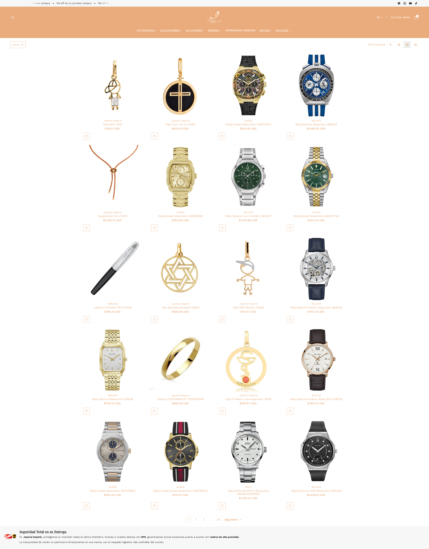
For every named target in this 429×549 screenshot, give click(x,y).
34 (218, 519)
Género (213, 30)
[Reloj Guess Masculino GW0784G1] (248, 85)
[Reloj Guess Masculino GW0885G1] (180, 177)
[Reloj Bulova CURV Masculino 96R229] (316, 452)
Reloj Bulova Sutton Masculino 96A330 (316, 307)
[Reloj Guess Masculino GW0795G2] (113, 452)
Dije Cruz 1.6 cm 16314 (180, 124)
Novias (264, 30)
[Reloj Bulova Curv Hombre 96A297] (248, 177)
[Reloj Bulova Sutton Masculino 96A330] (316, 268)
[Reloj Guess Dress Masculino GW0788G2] (180, 452)
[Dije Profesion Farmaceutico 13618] (248, 360)
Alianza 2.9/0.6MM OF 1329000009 (180, 399)
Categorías (145, 30)
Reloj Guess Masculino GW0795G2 (112, 490)
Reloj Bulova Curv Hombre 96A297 (248, 215)
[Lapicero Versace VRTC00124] (113, 268)
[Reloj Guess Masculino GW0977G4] (316, 177)
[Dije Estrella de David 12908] (180, 268)
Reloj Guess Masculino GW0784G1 (248, 124)
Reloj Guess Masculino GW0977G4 (316, 215)
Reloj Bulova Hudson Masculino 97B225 (316, 399)
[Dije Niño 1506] (113, 85)
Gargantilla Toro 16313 (112, 215)
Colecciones (170, 30)
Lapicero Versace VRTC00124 (113, 307)
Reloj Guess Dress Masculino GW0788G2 (181, 490)
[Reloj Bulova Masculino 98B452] (316, 85)
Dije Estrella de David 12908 (180, 307)
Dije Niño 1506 (112, 124)
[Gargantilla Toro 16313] (113, 177)
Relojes (282, 30)
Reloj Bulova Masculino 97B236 (113, 399)
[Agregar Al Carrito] (86, 136)
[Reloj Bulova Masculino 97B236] (113, 360)
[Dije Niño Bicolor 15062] (248, 268)
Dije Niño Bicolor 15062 (248, 307)
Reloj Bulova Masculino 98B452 (316, 124)
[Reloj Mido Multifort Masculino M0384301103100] (248, 452)
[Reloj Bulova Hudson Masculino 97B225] (316, 360)
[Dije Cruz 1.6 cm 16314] (180, 85)
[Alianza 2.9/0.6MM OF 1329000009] (180, 360)
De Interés (194, 30)
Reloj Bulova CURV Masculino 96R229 (316, 490)
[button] (12, 17)
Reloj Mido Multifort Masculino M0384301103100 (248, 492)
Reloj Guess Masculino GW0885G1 (180, 215)
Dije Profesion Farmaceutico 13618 (248, 399)
